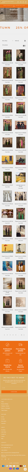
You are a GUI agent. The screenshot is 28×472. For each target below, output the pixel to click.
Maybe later (14, 246)
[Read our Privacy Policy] (24, 253)
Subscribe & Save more (14, 241)
